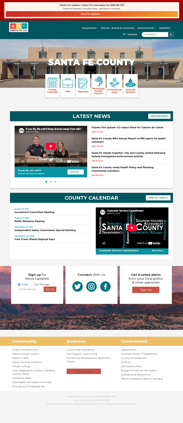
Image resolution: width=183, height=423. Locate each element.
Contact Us (70, 404)
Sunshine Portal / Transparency (139, 354)
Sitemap (110, 404)
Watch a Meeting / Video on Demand (142, 378)
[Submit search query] (171, 34)
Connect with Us (99, 404)
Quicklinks (164, 28)
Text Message (42, 284)
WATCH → (75, 172)
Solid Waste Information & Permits (31, 382)
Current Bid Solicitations (80, 349)
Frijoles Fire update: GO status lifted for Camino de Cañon (127, 127)
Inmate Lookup (21, 366)
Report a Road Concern (25, 354)
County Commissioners (134, 358)
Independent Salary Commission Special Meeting (45, 230)
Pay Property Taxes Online (82, 354)
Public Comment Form (25, 349)
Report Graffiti (20, 358)
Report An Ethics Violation (27, 362)
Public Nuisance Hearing (30, 221)
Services (105, 28)
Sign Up (49, 289)
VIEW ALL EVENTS (158, 197)
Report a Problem (83, 404)
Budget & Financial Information (139, 370)
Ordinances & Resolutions (135, 374)
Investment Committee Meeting (34, 212)
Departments (89, 28)
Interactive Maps (21, 378)
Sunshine (145, 28)
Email (24, 284)
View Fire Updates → (92, 14)
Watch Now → (158, 251)
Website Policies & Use (55, 404)
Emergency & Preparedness (28, 386)
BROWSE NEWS (159, 116)
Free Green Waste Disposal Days (35, 239)
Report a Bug (84, 371)
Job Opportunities (131, 366)
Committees (124, 28)
